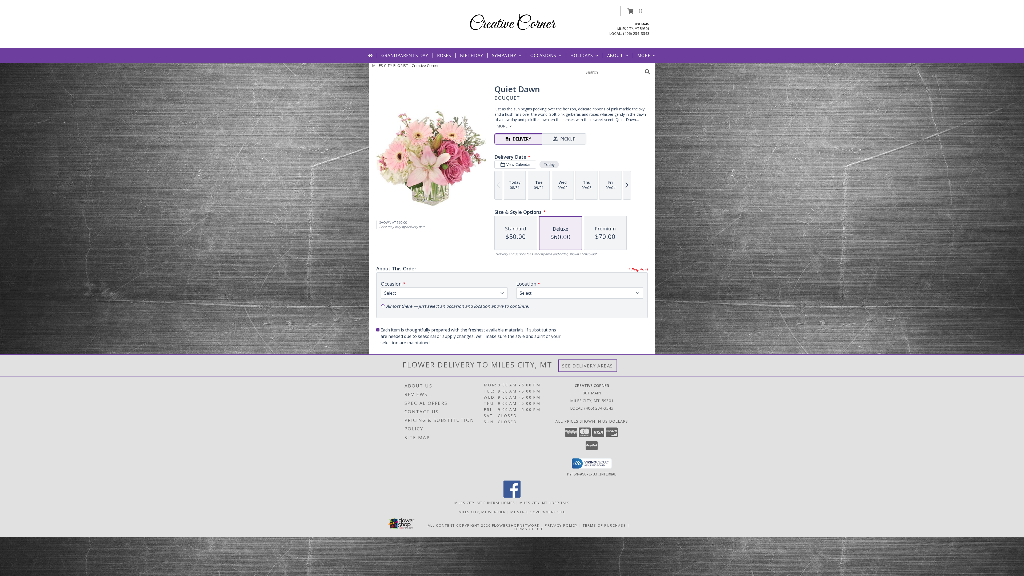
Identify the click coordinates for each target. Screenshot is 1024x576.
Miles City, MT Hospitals (544, 502)
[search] (647, 72)
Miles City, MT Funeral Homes (484, 502)
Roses (444, 55)
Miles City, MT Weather (482, 512)
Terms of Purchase (604, 525)
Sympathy (504, 55)
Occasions (543, 55)
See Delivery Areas (587, 366)
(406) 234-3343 (636, 33)
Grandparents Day (404, 55)
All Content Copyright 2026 (459, 525)
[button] (635, 11)
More (643, 55)
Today (549, 164)
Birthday (471, 55)
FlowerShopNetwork (516, 525)
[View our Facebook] (512, 496)
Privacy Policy (561, 525)
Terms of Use (528, 528)
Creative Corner (512, 24)
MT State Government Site (537, 512)
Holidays (581, 55)
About (615, 55)
